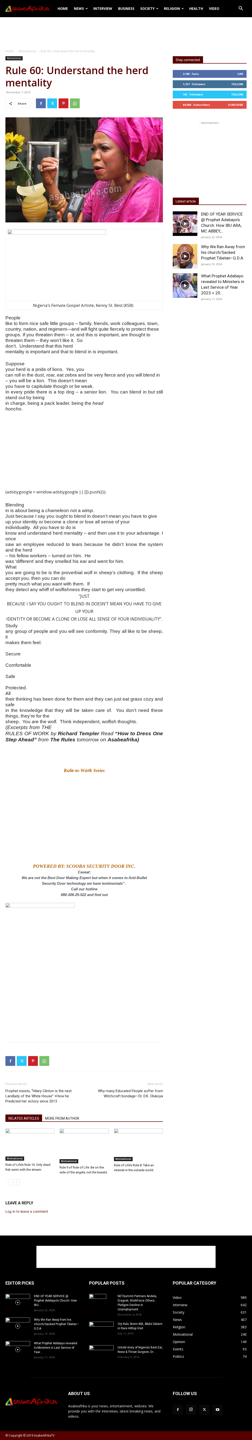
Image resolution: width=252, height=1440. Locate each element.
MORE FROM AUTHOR (62, 1118)
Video (214, 8)
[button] (241, 9)
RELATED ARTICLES (23, 1118)
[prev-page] (8, 1182)
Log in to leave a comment (26, 1211)
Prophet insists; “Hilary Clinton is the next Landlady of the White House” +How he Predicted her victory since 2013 (38, 1096)
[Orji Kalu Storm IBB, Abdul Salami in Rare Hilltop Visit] (101, 1330)
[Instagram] (191, 1409)
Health (196, 8)
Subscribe (235, 105)
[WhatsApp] (75, 103)
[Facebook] (41, 103)
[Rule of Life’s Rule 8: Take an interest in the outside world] (138, 1144)
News (79, 8)
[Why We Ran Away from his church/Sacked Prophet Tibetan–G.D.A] (185, 256)
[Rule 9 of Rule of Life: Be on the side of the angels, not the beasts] (84, 1145)
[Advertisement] (126, 30)
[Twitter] (52, 103)
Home (63, 8)
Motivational (27, 51)
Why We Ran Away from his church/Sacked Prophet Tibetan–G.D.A (223, 252)
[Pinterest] (63, 103)
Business (126, 8)
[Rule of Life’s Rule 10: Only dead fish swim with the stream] (29, 1144)
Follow (237, 84)
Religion (172, 8)
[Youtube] (217, 1410)
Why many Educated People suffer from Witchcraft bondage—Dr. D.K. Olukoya (130, 1093)
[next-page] (16, 1182)
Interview (102, 8)
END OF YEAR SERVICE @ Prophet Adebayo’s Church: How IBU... (55, 1300)
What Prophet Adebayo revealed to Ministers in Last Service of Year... (55, 1348)
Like (240, 74)
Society (147, 8)
